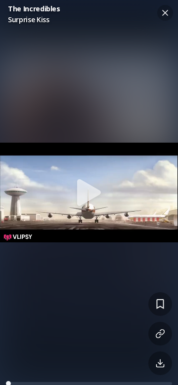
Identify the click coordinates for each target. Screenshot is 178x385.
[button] (89, 192)
